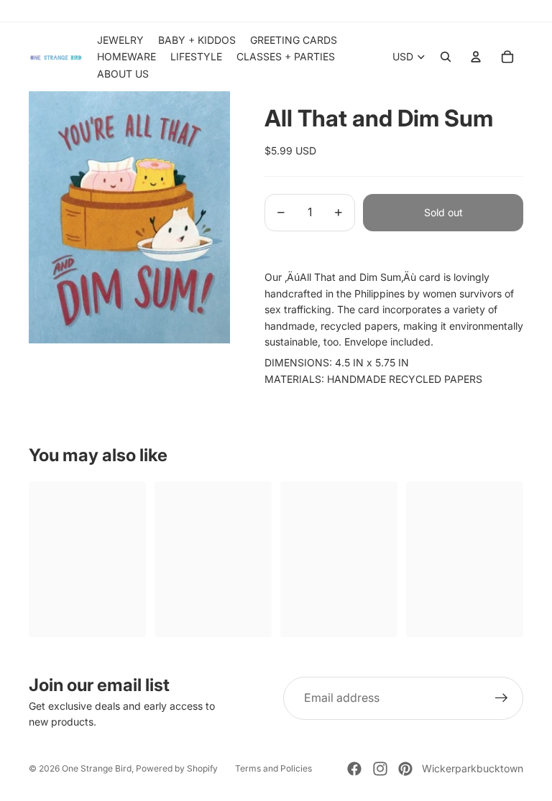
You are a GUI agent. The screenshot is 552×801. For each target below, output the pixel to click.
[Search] (445, 57)
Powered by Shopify (177, 768)
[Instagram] (380, 768)
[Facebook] (354, 768)
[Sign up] (502, 698)
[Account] (476, 57)
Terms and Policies (273, 768)
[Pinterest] (405, 768)
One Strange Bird (97, 768)
